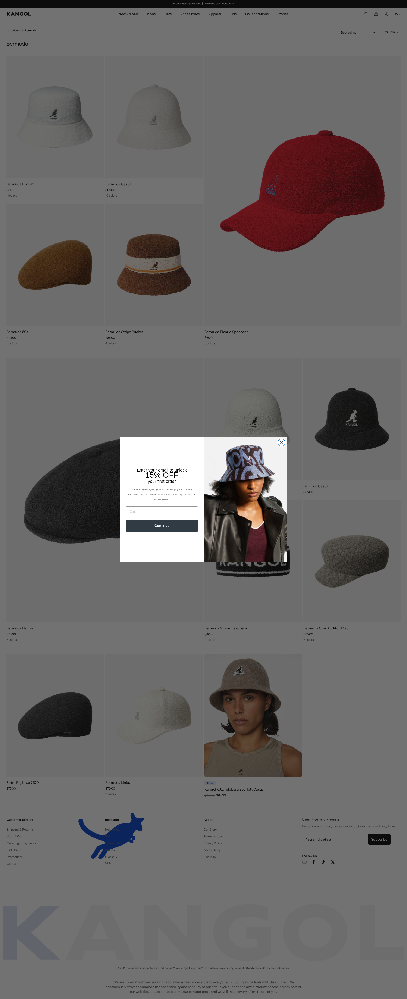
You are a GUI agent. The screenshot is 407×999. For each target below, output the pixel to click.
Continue (161, 525)
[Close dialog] (281, 442)
